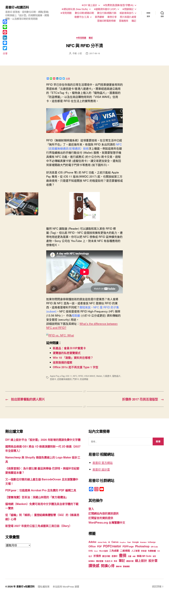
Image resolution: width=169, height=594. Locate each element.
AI (109, 542)
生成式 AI (108, 561)
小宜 (80, 53)
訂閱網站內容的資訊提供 (103, 513)
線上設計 (141, 560)
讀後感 (93, 565)
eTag (62, 375)
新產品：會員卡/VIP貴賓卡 (69, 348)
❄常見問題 (66, 12)
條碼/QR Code (144, 556)
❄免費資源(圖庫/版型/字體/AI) (118, 5)
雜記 (134, 20)
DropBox (123, 542)
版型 (154, 556)
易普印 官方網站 (102, 463)
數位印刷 (106, 556)
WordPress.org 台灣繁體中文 (106, 522)
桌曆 (134, 556)
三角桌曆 (114, 550)
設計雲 (152, 560)
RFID (80, 375)
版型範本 (91, 561)
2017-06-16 (94, 53)
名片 (90, 556)
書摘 (122, 555)
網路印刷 (130, 561)
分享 (68, 79)
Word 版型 (103, 550)
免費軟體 (152, 550)
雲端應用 (123, 20)
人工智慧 (135, 550)
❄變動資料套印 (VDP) (105, 9)
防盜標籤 (84, 379)
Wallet (99, 375)
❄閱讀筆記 (127, 9)
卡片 (158, 551)
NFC (75, 375)
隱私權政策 (44, 586)
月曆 (129, 556)
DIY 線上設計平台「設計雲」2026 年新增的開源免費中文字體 (42, 440)
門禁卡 (76, 379)
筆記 (122, 560)
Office (92, 546)
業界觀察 (99, 16)
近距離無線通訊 (64, 379)
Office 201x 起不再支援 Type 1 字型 (75, 367)
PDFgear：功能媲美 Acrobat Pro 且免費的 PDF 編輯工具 (40, 490)
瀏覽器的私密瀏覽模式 (67, 353)
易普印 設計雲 (101, 469)
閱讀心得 (107, 565)
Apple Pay (54, 375)
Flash (129, 542)
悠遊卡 (53, 379)
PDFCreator (112, 546)
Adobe (92, 542)
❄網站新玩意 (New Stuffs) (75, 9)
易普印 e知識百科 (17, 7)
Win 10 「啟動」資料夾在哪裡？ (73, 357)
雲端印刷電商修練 (106, 20)
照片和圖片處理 (128, 16)
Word (96, 551)
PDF (99, 546)
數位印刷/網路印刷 (84, 12)
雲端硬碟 (126, 566)
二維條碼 (125, 550)
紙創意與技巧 (126, 12)
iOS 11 (69, 375)
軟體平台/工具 (81, 16)
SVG (90, 550)
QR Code (154, 546)
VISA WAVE (89, 375)
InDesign (152, 542)
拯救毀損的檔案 (62, 362)
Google (135, 542)
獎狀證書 (99, 561)
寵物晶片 (116, 375)
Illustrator (143, 542)
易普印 (114, 556)
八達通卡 (107, 375)
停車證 (143, 551)
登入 (91, 509)
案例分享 (112, 16)
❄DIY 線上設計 (89, 5)
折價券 (97, 556)
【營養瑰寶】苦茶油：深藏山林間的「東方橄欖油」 (36, 497)
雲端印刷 (119, 566)
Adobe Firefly (102, 542)
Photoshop (142, 546)
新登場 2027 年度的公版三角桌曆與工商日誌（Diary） (38, 526)
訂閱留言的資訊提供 (100, 518)
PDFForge (128, 546)
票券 (115, 561)
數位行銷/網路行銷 (106, 12)
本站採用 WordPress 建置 (66, 586)
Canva (114, 542)
